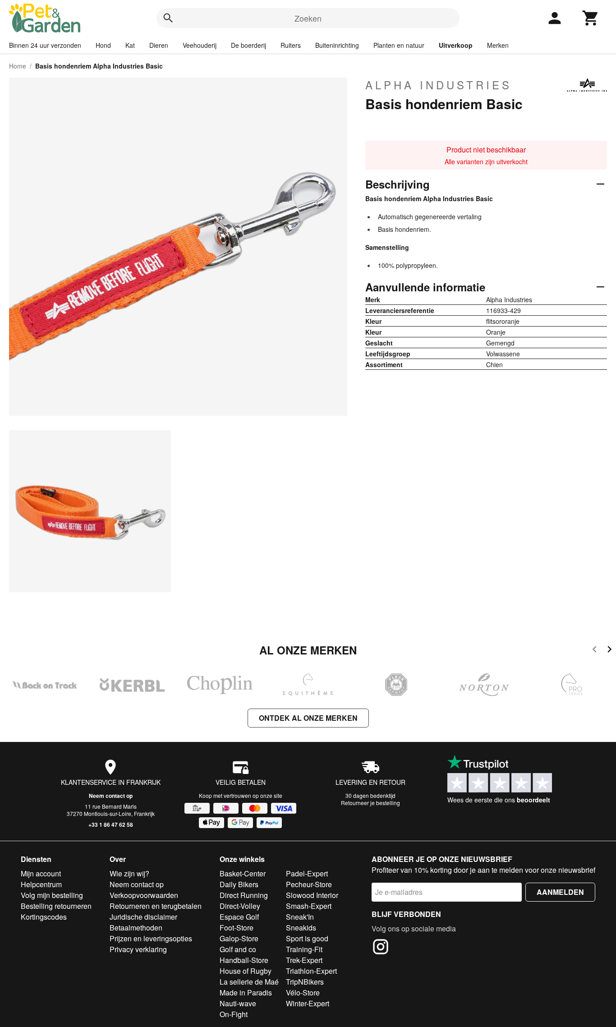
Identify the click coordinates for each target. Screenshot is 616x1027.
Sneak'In (300, 917)
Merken (498, 45)
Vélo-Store (303, 992)
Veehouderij (199, 45)
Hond (103, 45)
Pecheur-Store (309, 884)
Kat (130, 45)
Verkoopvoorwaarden (144, 895)
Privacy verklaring (138, 949)
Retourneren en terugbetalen (156, 906)
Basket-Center (243, 873)
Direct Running (244, 895)
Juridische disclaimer (143, 917)
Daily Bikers (239, 884)
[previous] (594, 651)
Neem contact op (111, 795)
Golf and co (238, 949)
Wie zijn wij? (129, 873)
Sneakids (301, 927)
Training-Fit (304, 949)
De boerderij (248, 45)
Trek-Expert (304, 960)
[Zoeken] (168, 18)
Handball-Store (244, 960)
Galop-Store (239, 938)
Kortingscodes (44, 917)
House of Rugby (245, 971)
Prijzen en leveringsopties (151, 938)
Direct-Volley (240, 906)
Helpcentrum (41, 884)
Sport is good (307, 938)
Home (17, 65)
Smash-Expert (308, 906)
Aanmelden (560, 892)
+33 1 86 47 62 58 (110, 824)
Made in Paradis (246, 992)
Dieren (158, 45)
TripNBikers (305, 981)
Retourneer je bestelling (370, 802)
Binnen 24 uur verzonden (45, 45)
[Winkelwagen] (591, 18)
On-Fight (234, 1014)
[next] (609, 651)
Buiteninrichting (337, 45)
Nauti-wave (238, 1003)
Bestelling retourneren (56, 906)
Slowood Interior (312, 895)
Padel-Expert (307, 873)
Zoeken (308, 18)
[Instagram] (381, 948)
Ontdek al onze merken (308, 718)
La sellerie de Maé (249, 981)
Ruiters (290, 45)
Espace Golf (239, 917)
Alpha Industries (438, 85)
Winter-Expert (307, 1003)
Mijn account (41, 873)
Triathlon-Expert (311, 971)
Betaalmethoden (136, 927)
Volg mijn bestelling (52, 895)
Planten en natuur (398, 45)
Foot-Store (236, 927)
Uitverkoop (456, 45)
